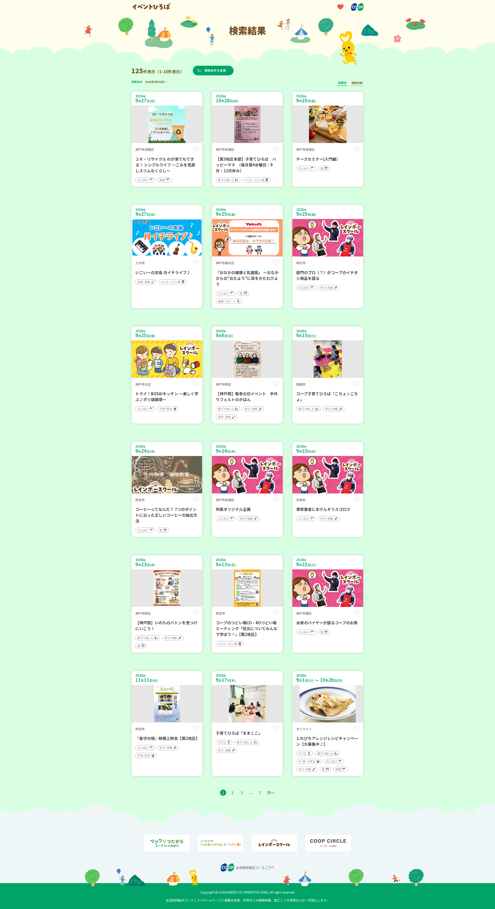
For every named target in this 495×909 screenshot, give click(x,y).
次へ (271, 792)
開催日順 (357, 83)
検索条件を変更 (215, 70)
